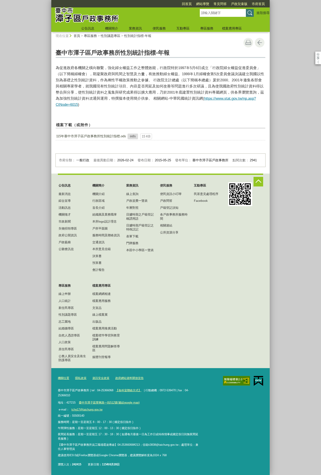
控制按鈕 (258, 181)
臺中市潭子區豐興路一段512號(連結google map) (109, 402)
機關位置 (63, 378)
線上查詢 (132, 194)
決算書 (97, 256)
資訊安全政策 (100, 378)
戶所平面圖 (100, 228)
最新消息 (65, 194)
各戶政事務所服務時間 (174, 216)
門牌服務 (132, 243)
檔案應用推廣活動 (104, 328)
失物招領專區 (68, 228)
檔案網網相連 (101, 294)
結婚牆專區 (66, 328)
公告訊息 (87, 28)
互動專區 (183, 28)
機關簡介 (111, 28)
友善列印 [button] (248, 42)
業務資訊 (135, 28)
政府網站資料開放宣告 (129, 378)
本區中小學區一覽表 (140, 250)
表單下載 (132, 236)
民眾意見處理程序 (206, 194)
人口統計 (65, 301)
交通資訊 (98, 242)
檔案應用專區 (232, 28)
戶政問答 (166, 200)
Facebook (201, 200)
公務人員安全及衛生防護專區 (72, 358)
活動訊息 (65, 207)
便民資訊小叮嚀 (170, 194)
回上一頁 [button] (259, 42)
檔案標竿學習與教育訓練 (106, 337)
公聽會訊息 (66, 249)
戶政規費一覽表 (137, 200)
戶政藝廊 (65, 242)
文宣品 (97, 308)
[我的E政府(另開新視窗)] (258, 381)
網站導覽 (202, 4)
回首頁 (187, 4)
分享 (318, 54)
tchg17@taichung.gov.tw (86, 409)
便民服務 (159, 28)
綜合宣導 (65, 200)
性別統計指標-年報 (137, 36)
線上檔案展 (100, 314)
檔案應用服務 (101, 301)
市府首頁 (258, 4)
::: (49, 2)
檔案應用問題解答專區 (106, 348)
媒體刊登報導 (101, 357)
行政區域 (98, 200)
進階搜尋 (262, 13)
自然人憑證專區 (69, 335)
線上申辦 (65, 294)
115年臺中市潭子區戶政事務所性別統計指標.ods (91, 136)
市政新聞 (65, 221)
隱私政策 (80, 378)
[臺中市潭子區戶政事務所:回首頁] (120, 16)
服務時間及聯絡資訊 (106, 235)
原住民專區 (66, 349)
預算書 (97, 262)
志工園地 (65, 321)
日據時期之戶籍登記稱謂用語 (140, 216)
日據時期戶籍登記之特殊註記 (140, 227)
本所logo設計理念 (104, 221)
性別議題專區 (110, 36)
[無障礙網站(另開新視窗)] (236, 381)
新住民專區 (66, 308)
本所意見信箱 (101, 249)
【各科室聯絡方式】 (128, 390)
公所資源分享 (169, 232)
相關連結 (166, 225)
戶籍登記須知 (169, 207)
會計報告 (98, 269)
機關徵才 (65, 214)
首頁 (77, 36)
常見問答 (220, 4)
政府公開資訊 (68, 235)
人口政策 (65, 342)
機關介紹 (98, 194)
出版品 (97, 321)
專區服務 (206, 28)
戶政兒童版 (239, 4)
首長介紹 (98, 207)
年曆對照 (132, 207)
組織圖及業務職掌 (104, 214)
